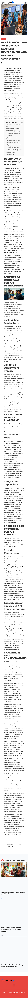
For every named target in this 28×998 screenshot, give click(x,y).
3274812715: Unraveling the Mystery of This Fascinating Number (11, 929)
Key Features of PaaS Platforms (12, 138)
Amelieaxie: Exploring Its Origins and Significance (13, 893)
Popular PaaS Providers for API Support (13, 145)
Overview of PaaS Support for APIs (14, 125)
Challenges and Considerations (10, 153)
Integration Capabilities (14, 142)
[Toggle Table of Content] (20, 122)
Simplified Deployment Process (14, 134)
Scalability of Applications (15, 132)
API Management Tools (14, 140)
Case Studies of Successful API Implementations (15, 150)
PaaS (3, 39)
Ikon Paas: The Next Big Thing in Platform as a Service (13, 966)
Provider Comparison (13, 147)
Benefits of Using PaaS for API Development (13, 129)
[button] (25, 3)
